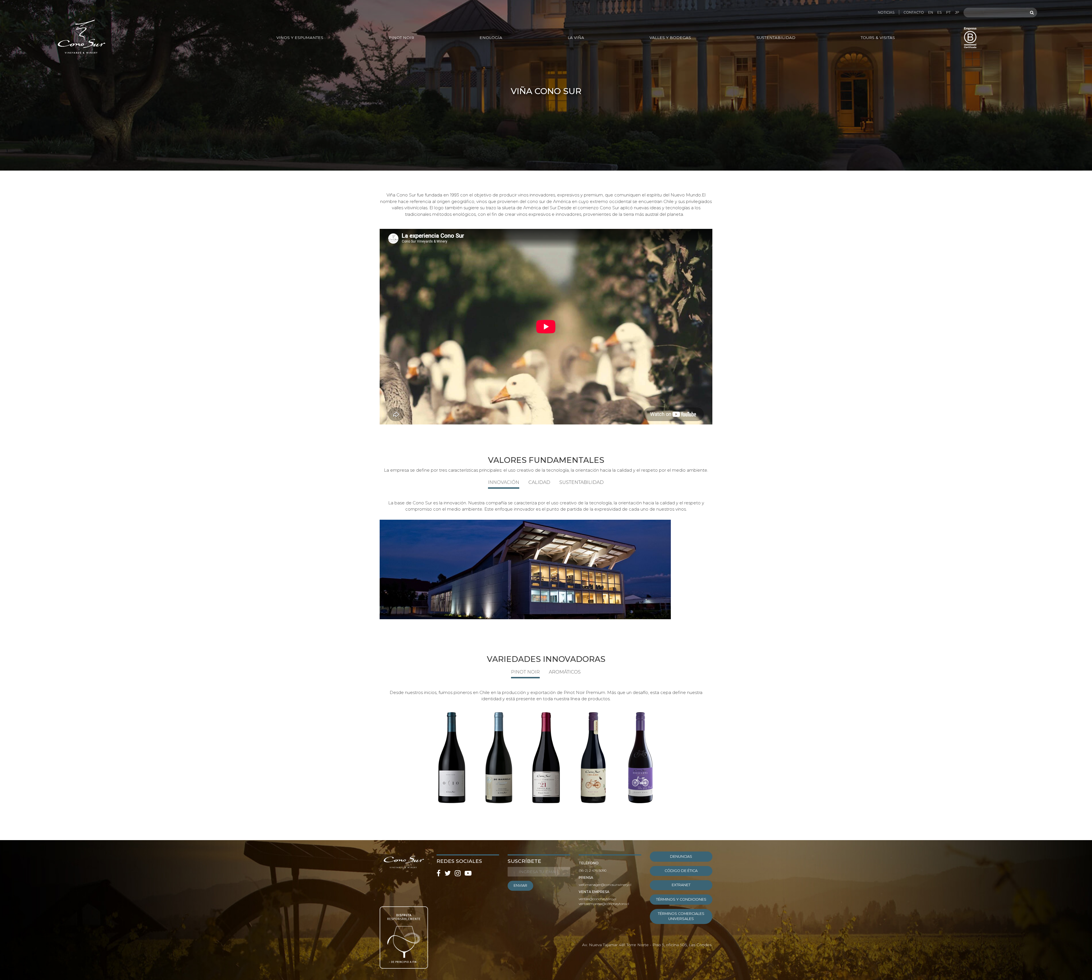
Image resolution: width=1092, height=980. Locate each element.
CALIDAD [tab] (539, 482)
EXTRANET (681, 885)
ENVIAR (520, 885)
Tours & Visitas (878, 37)
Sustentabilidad (775, 37)
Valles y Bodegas (670, 37)
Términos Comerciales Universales (681, 916)
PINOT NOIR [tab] (525, 672)
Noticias (886, 12)
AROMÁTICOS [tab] (565, 672)
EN (930, 12)
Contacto (913, 12)
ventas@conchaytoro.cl (597, 899)
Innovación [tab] (503, 482)
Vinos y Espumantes (299, 37)
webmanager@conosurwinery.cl (605, 884)
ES (939, 12)
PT (948, 12)
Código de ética (681, 871)
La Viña (576, 37)
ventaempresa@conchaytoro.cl (604, 904)
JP (957, 12)
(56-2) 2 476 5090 (592, 870)
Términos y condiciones (681, 899)
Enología (490, 37)
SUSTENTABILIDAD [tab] (581, 482)
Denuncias (681, 856)
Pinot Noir (401, 37)
